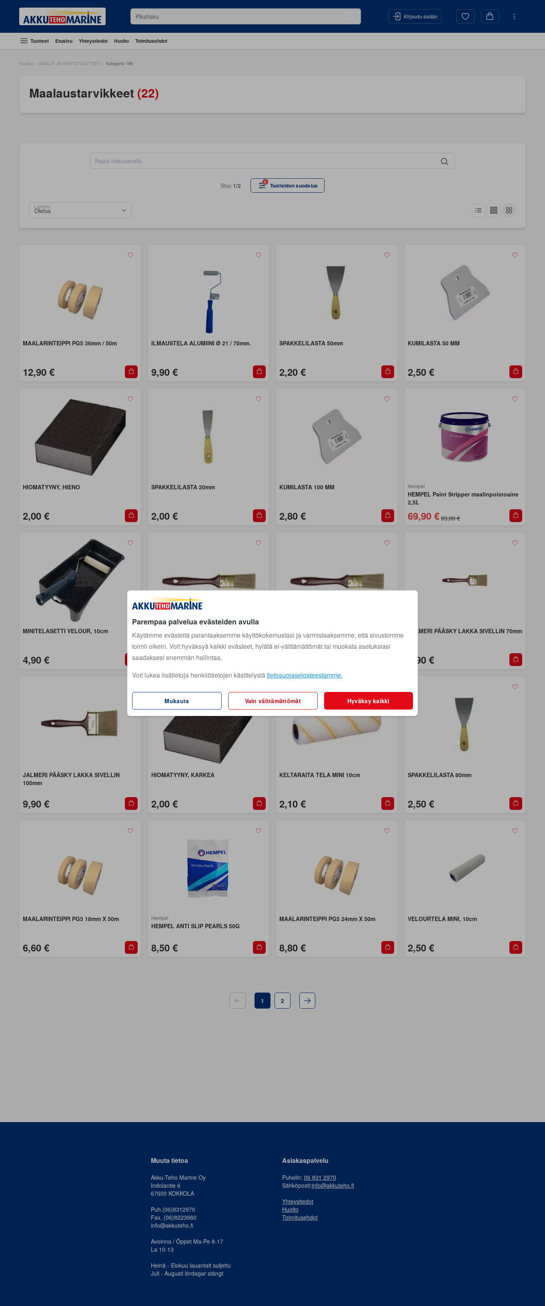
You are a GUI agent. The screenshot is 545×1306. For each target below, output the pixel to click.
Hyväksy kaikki (368, 701)
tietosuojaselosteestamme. (305, 675)
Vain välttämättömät (273, 701)
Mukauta (176, 701)
